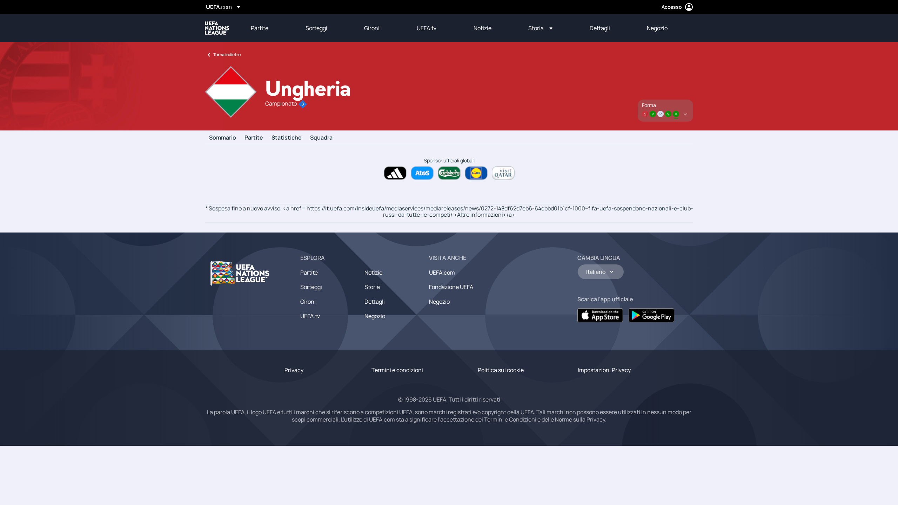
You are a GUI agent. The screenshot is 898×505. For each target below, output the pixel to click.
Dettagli (374, 301)
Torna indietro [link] (227, 55)
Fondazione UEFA (451, 287)
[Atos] (422, 173)
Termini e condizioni (397, 370)
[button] (540, 28)
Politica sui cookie (501, 370)
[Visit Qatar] (503, 173)
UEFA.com (442, 272)
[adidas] (395, 173)
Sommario (222, 138)
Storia (372, 287)
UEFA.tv (310, 316)
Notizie (373, 272)
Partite (253, 138)
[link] (259, 28)
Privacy (293, 370)
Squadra (321, 138)
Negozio (374, 316)
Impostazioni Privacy (604, 370)
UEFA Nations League (217, 28)
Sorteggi (311, 287)
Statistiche (287, 138)
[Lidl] (476, 173)
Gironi (308, 301)
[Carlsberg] (449, 173)
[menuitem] (269, 28)
